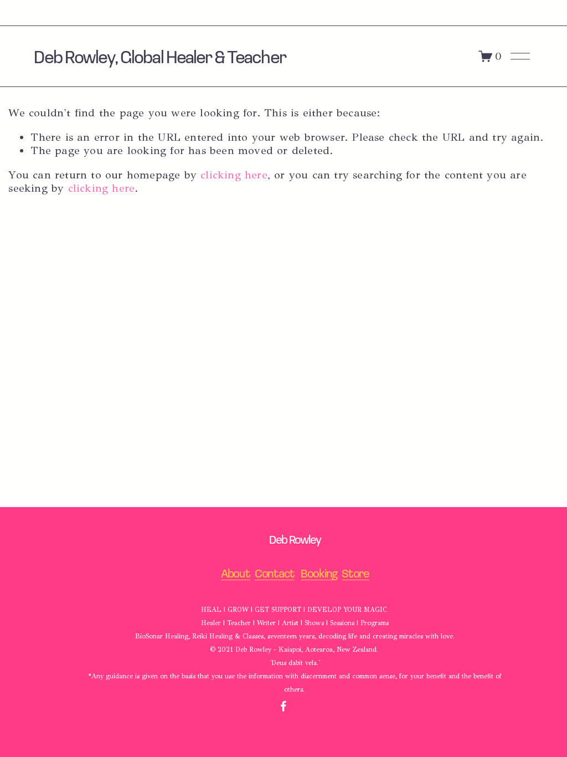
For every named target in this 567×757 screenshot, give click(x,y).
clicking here (233, 175)
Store (355, 573)
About (235, 573)
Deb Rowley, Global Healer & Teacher (159, 56)
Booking (319, 573)
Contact (275, 573)
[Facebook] (283, 706)
